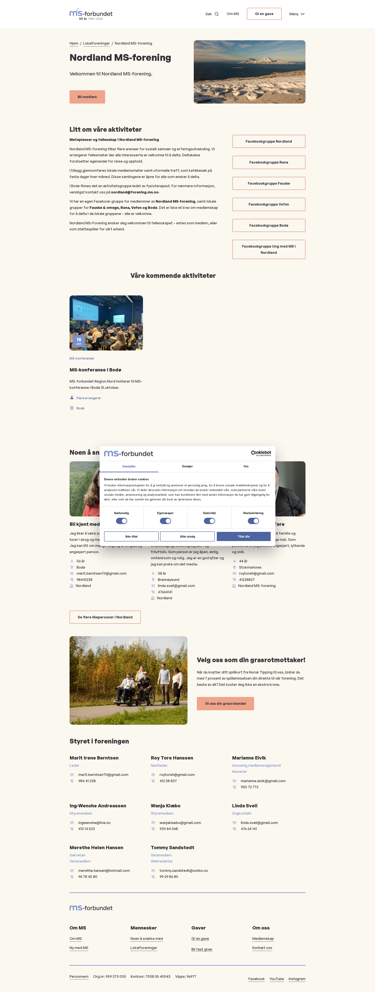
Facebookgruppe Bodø (268, 225)
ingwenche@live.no (94, 822)
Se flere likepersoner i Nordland (105, 617)
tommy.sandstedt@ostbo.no (184, 870)
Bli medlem (87, 97)
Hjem (74, 43)
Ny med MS (79, 947)
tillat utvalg (187, 536)
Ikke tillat (131, 536)
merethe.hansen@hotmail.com (104, 870)
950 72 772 (249, 787)
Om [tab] (246, 466)
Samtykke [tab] (129, 466)
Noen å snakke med (146, 938)
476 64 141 (249, 829)
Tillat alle (244, 536)
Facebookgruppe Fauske (269, 183)
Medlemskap (263, 938)
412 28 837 (168, 781)
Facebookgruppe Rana (268, 162)
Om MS (233, 14)
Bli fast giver (201, 949)
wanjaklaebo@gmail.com (180, 822)
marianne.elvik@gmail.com (263, 781)
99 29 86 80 (169, 876)
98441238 (84, 579)
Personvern (79, 976)
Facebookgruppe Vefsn (269, 204)
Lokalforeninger (96, 43)
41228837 (247, 579)
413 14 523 (86, 829)
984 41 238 (87, 781)
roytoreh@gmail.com (256, 573)
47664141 (165, 592)
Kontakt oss (262, 947)
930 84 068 (169, 829)
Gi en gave (264, 14)
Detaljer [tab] (187, 466)
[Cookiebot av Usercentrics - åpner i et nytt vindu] (254, 453)
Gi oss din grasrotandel (225, 703)
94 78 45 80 (87, 876)
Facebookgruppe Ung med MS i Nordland (269, 249)
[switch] (165, 521)
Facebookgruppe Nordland (269, 141)
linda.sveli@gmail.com (176, 585)
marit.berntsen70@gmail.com (102, 573)
